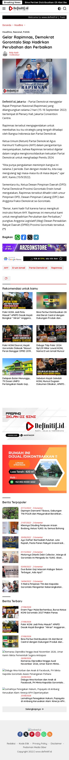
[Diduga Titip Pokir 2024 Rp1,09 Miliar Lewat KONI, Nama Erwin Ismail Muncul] (51, 333)
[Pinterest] (31, 734)
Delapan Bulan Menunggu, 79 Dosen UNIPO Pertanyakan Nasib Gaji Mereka (16, 381)
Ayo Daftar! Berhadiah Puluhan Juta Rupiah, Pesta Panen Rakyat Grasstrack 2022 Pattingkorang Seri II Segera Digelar (43, 541)
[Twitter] (26, 734)
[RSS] (49, 734)
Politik (26, 31)
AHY (6, 267)
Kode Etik (24, 743)
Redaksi (11, 743)
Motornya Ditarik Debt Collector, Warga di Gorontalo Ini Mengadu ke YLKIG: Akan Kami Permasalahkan (43, 556)
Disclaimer (56, 743)
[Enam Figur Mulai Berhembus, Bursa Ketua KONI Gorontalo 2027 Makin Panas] (10, 612)
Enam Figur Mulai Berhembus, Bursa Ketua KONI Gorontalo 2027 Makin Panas (43, 611)
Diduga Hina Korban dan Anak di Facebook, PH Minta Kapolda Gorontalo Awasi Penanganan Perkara (42, 681)
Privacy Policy (40, 743)
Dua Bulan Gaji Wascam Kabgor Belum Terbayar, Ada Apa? (42, 571)
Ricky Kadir (14, 52)
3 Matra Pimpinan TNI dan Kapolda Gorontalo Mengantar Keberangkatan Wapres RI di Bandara (41, 585)
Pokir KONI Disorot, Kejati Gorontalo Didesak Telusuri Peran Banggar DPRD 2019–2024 (17, 348)
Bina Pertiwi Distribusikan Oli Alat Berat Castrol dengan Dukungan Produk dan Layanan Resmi (51, 315)
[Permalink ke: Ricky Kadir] (5, 53)
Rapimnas (56, 267)
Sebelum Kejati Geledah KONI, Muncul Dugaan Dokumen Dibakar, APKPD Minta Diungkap (50, 381)
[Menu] (4, 8)
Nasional (17, 31)
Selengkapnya (33, 709)
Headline (7, 31)
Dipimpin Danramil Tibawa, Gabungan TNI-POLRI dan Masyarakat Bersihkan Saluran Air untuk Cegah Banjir (41, 512)
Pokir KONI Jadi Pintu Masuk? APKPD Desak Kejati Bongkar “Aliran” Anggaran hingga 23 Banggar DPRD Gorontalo (17, 315)
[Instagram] (37, 734)
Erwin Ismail (18, 267)
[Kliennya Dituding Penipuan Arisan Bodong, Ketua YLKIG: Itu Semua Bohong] (10, 528)
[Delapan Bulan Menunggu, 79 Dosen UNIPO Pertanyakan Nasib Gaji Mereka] (17, 366)
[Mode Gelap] (59, 8)
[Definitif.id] (18, 8)
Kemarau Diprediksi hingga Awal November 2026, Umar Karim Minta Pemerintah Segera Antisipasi (40, 662)
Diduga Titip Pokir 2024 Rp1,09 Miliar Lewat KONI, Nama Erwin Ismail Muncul (50, 348)
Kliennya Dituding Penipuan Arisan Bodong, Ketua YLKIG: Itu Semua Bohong (42, 527)
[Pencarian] (65, 8)
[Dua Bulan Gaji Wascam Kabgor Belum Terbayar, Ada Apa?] (10, 572)
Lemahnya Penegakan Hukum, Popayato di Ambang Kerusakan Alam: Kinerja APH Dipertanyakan (43, 700)
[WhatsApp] (43, 734)
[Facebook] (20, 734)
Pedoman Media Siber (35, 747)
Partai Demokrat (38, 267)
